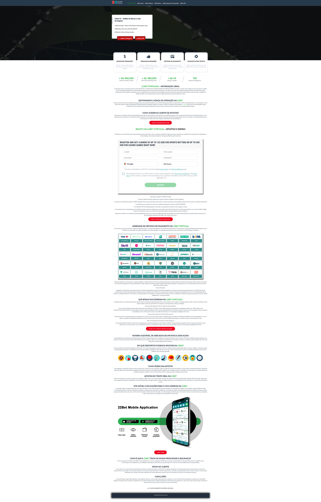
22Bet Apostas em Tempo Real (171, 3)
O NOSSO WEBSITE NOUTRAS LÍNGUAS (161, 488)
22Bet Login (140, 3)
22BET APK (160, 452)
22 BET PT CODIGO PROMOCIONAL (160, 329)
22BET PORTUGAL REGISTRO (160, 219)
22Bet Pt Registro (126, 38)
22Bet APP (183, 3)
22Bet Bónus (157, 3)
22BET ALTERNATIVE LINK (160, 123)
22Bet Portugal (132, 3)
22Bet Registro (149, 3)
